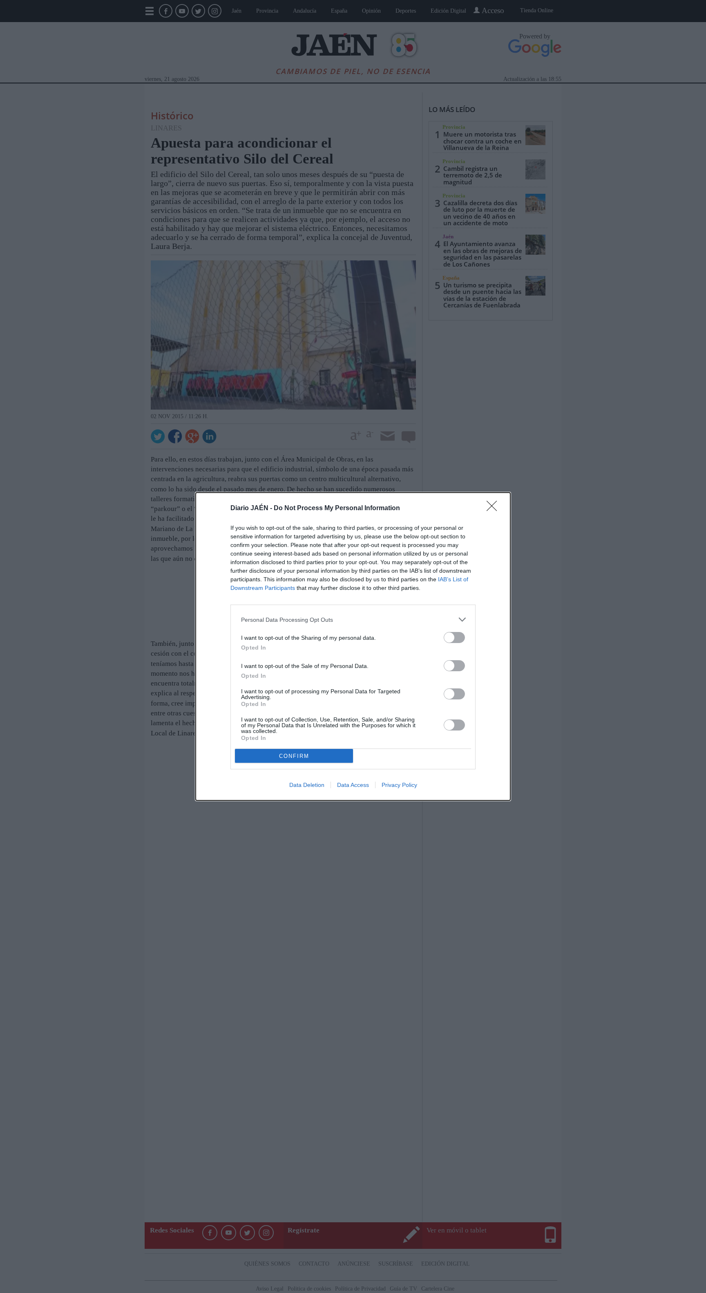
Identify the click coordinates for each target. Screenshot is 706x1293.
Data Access (353, 785)
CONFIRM (294, 756)
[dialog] (353, 646)
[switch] (454, 637)
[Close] (494, 508)
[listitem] (353, 619)
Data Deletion (306, 785)
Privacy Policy (399, 785)
